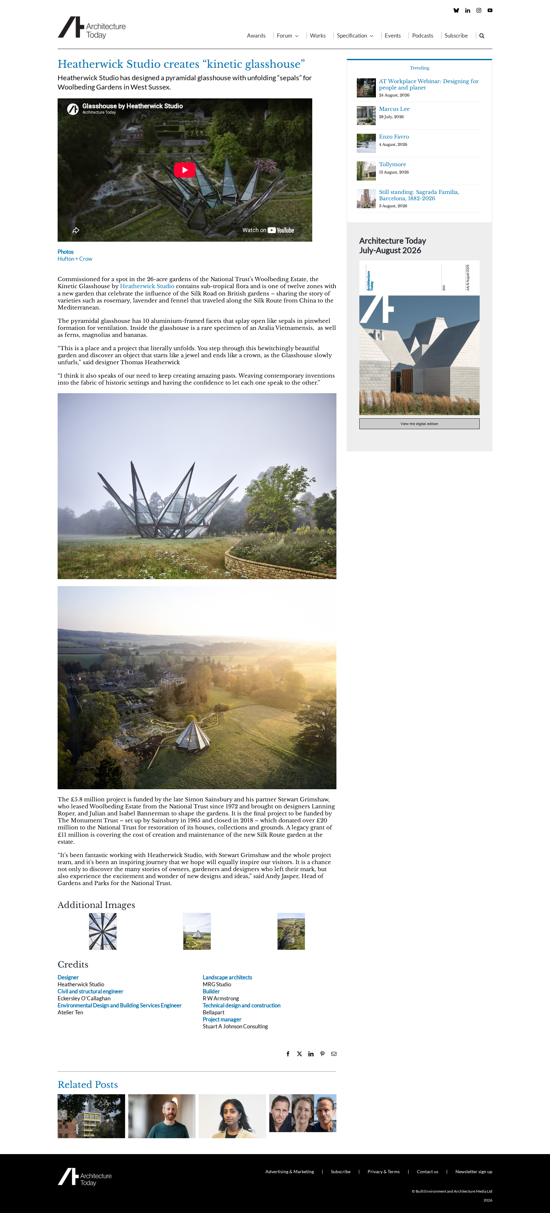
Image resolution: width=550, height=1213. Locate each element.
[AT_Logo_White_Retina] (85, 1170)
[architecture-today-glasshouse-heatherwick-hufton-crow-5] (291, 931)
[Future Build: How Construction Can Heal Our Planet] (162, 1097)
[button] (481, 35)
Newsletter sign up (473, 1171)
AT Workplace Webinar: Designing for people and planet (429, 84)
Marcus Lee (394, 109)
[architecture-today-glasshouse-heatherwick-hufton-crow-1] (197, 588)
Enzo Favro (394, 136)
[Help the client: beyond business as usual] (303, 1097)
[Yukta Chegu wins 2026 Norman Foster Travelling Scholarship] (232, 1097)
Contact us (427, 1171)
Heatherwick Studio (147, 286)
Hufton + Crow (75, 258)
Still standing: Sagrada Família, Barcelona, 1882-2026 (419, 195)
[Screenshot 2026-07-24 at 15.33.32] (419, 263)
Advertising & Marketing (289, 1171)
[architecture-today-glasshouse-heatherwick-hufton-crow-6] (197, 396)
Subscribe (340, 1171)
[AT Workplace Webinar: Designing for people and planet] (91, 1097)
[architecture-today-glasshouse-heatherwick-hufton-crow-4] (197, 931)
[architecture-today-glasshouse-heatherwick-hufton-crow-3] (102, 931)
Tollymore (392, 164)
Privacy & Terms (384, 1171)
